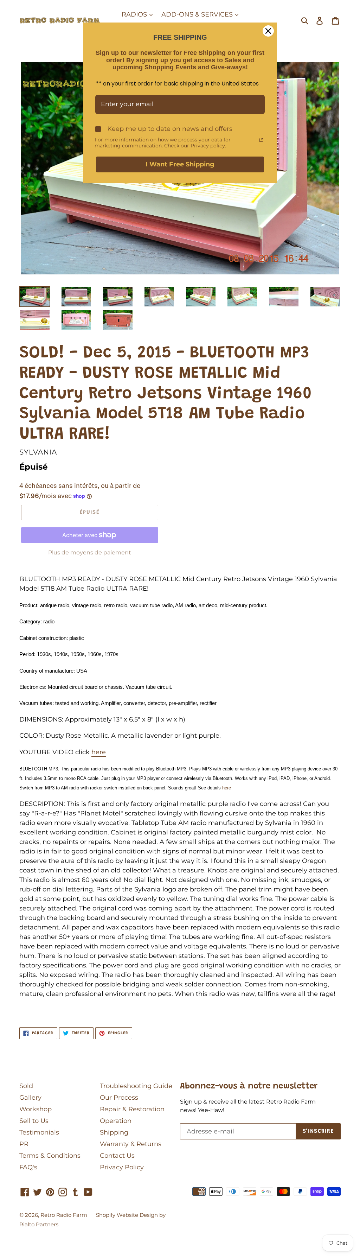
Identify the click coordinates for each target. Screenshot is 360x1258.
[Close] (268, 31)
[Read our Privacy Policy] (261, 140)
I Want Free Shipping (180, 164)
